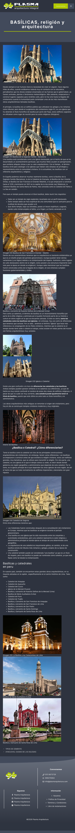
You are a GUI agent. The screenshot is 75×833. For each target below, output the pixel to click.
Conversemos (60, 6)
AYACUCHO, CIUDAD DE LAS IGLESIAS (21, 752)
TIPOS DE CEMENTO (14, 749)
